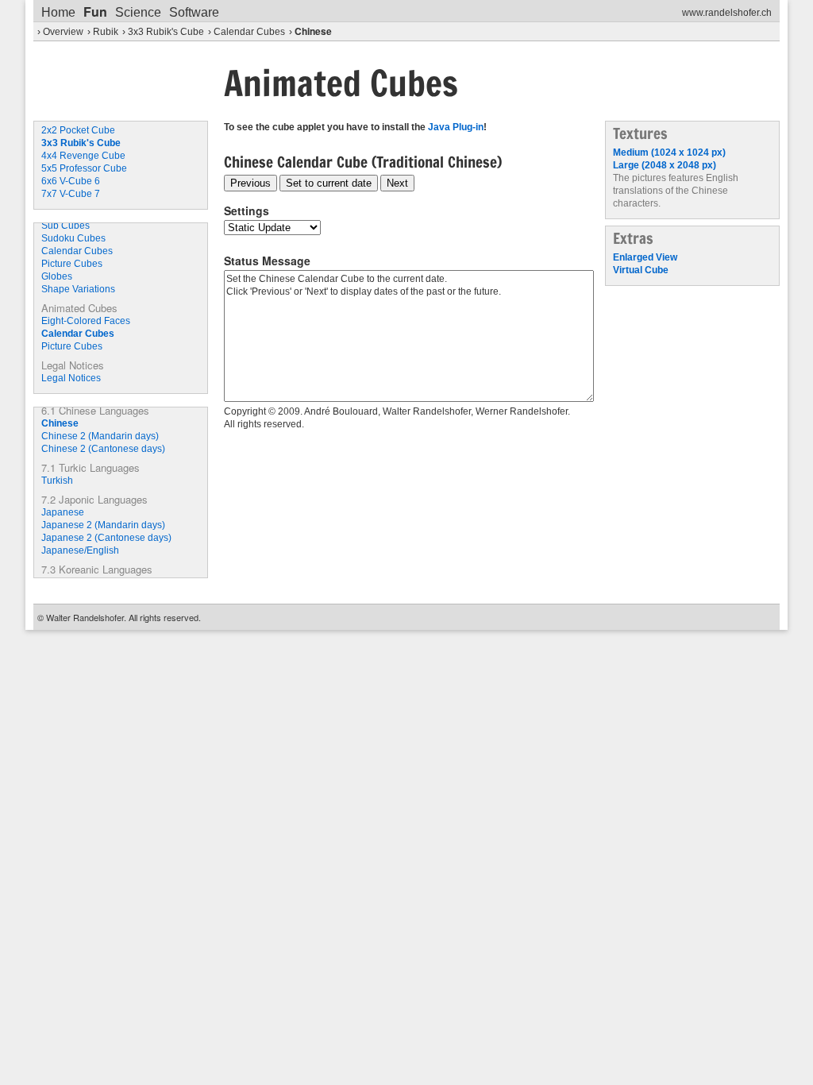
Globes (56, 276)
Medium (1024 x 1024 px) (669, 152)
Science (138, 12)
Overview (63, 31)
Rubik (105, 31)
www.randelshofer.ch (727, 12)
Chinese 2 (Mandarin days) (100, 436)
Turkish (57, 480)
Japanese (62, 512)
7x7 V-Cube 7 (70, 193)
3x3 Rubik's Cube (166, 31)
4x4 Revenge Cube (83, 155)
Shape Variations (78, 289)
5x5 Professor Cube (84, 168)
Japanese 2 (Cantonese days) (106, 537)
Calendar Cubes (249, 31)
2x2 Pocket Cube (78, 130)
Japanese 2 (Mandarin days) (103, 525)
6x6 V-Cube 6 (70, 181)
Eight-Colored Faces (85, 320)
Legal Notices (71, 378)
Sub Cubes (65, 225)
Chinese (313, 31)
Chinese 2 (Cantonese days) (103, 448)
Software (194, 12)
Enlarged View (645, 257)
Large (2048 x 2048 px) (664, 165)
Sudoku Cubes (73, 238)
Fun (95, 11)
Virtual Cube (641, 270)
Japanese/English (80, 550)
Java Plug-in (456, 127)
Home (58, 12)
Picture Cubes (71, 263)
